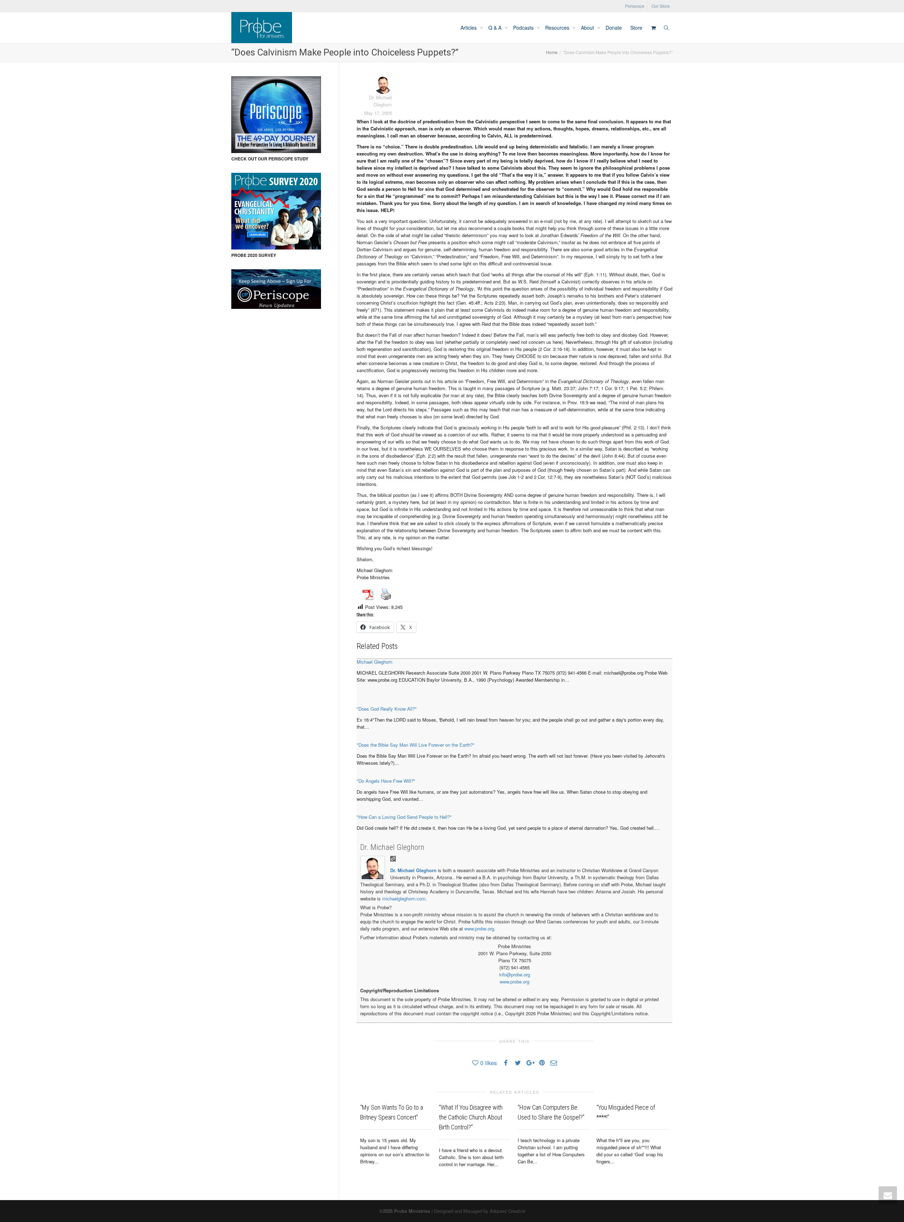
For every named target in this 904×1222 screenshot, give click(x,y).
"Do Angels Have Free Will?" (386, 780)
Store (636, 27)
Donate (614, 27)
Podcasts (524, 27)
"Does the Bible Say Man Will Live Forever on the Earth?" (416, 744)
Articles (469, 27)
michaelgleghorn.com (404, 898)
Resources (558, 27)
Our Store (661, 6)
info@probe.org (514, 974)
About (588, 27)
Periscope (634, 6)
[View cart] (653, 27)
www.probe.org (479, 928)
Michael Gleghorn (374, 661)
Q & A (495, 27)
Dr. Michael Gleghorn (392, 847)
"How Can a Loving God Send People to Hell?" (404, 816)
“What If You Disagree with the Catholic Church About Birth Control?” (470, 1117)
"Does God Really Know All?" (387, 708)
